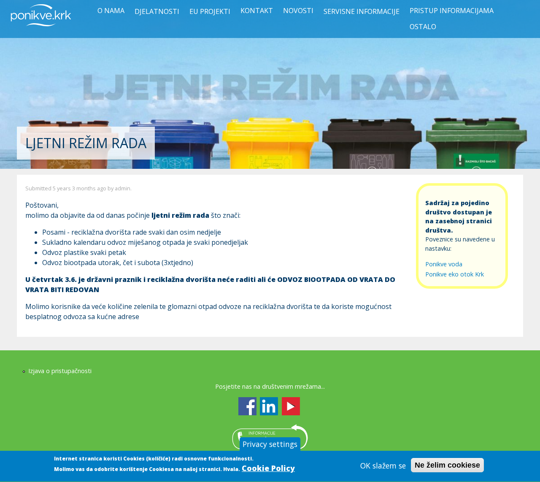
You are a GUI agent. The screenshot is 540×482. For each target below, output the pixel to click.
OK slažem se (383, 465)
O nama (110, 10)
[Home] (41, 31)
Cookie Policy (268, 468)
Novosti (298, 10)
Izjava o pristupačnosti (60, 371)
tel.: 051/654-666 (270, 437)
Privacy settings (270, 444)
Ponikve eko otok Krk (454, 274)
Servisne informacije (362, 11)
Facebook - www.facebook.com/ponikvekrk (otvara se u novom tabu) (247, 406)
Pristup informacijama (452, 10)
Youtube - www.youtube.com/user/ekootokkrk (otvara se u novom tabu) (291, 406)
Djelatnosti (157, 11)
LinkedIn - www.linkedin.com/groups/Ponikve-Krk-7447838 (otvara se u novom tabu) (269, 406)
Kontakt (256, 10)
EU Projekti (209, 11)
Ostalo (423, 26)
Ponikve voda (443, 264)
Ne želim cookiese (447, 465)
